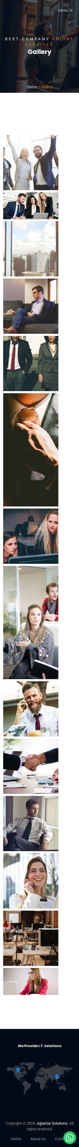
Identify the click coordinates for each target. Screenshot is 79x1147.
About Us (38, 1139)
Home (16, 1139)
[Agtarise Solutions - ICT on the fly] (27, 10)
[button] (69, 1137)
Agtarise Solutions (52, 1123)
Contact (61, 1139)
